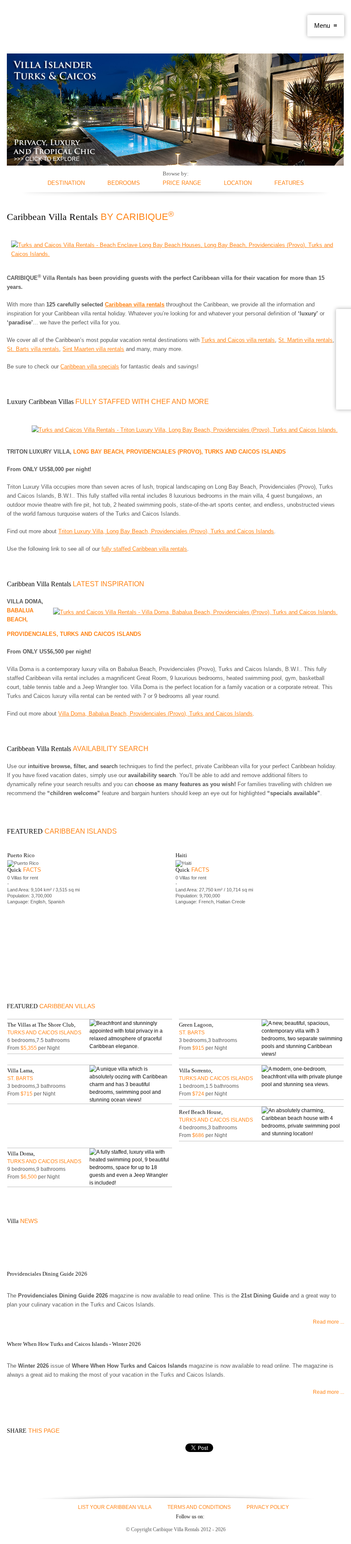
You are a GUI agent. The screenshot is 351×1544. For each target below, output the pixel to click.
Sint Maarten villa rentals (93, 349)
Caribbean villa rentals (134, 304)
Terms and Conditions (199, 1507)
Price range (182, 183)
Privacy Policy (268, 1507)
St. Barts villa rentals (33, 349)
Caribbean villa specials (89, 366)
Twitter (134, 1516)
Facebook (119, 1516)
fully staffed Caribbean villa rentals (144, 549)
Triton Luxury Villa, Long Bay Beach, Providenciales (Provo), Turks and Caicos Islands (166, 531)
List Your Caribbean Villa (115, 1507)
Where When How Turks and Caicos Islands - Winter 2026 (74, 1344)
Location (238, 183)
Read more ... (328, 1322)
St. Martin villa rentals (305, 340)
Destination (66, 183)
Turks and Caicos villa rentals (238, 340)
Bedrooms (123, 183)
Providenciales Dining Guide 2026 (47, 1274)
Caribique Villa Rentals (54, 26)
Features (289, 183)
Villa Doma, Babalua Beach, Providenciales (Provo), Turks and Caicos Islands (155, 713)
